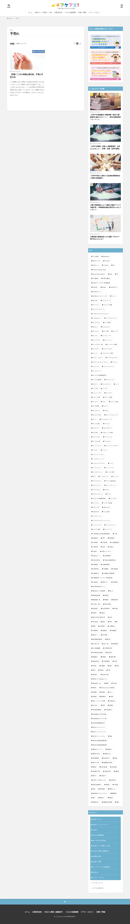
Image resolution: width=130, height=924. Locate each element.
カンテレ (95, 335)
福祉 (111, 736)
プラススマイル (97, 481)
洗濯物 (94, 692)
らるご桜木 (106, 511)
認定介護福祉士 (97, 784)
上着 (115, 533)
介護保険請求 (106, 564)
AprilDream (106, 256)
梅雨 (107, 683)
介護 (103, 547)
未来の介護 (105, 674)
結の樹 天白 (106, 758)
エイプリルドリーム (111, 318)
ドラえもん (108, 441)
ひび (94, 476)
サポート (95, 384)
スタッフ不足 (96, 397)
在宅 (111, 617)
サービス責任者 (97, 379)
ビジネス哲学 (110, 472)
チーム (94, 419)
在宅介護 (95, 621)
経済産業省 (96, 758)
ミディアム (96, 503)
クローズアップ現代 (107, 353)
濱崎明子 (103, 696)
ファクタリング (104, 476)
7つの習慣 (95, 256)
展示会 (108, 639)
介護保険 (95, 564)
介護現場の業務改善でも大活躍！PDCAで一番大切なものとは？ (105, 238)
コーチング (96, 366)
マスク (109, 494)
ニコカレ (95, 450)
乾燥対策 (95, 538)
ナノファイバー (97, 445)
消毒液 (103, 692)
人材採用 (95, 547)
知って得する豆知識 (39, 51)
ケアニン (114, 362)
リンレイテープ (97, 525)
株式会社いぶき (97, 683)
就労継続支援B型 (97, 639)
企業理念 (115, 582)
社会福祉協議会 (97, 709)
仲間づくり (105, 582)
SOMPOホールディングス (100, 296)
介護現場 (115, 569)
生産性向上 (113, 701)
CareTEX (107, 261)
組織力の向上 (96, 753)
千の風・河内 (96, 604)
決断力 (94, 687)
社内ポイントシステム (99, 736)
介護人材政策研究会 (110, 560)
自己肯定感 (104, 767)
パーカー (104, 450)
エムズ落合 (108, 322)
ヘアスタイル (96, 489)
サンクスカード (106, 384)
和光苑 (116, 608)
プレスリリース (97, 485)
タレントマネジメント (112, 415)
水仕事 (115, 683)
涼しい (111, 692)
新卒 (94, 670)
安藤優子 (114, 630)
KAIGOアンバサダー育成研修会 (101, 283)
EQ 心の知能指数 (70, 12)
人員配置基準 (115, 542)
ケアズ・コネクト (94, 12)
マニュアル (113, 498)
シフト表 (95, 388)
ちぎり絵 (95, 432)
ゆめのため (96, 511)
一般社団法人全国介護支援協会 (101, 533)
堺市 (110, 621)
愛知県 (104, 657)
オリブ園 (105, 331)
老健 (115, 758)
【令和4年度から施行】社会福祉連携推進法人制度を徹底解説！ (105, 177)
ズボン (104, 401)
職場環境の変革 (107, 762)
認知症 (108, 784)
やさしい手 (96, 507)
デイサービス (96, 437)
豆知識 (116, 784)
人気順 (17, 43)
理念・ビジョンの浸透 (99, 701)
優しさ (111, 591)
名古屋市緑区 (106, 608)
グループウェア (107, 349)
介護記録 (95, 582)
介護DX (111, 547)
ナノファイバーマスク (112, 445)
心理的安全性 (58, 12)
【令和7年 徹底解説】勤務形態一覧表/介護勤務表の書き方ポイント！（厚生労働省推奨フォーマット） (105, 117)
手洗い (116, 661)
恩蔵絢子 (95, 657)
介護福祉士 (96, 573)
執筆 (103, 621)
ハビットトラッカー (98, 454)
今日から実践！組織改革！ (101, 851)
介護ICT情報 (82, 12)
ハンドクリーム (97, 467)
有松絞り (95, 674)
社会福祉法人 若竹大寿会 (99, 714)
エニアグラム (96, 322)
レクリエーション (111, 525)
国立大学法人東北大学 (99, 617)
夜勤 (94, 626)
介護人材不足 (96, 560)
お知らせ (96, 872)
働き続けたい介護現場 (99, 591)
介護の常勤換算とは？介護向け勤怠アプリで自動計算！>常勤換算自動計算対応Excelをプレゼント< (105, 207)
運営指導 (102, 789)
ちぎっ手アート (107, 428)
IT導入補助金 (106, 278)
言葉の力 (103, 775)
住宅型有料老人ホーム (99, 586)
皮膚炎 (111, 705)
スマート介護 (114, 401)
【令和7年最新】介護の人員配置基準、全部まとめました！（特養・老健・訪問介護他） (105, 147)
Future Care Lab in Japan (99, 269)
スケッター (109, 393)
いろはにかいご (97, 318)
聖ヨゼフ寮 (96, 762)
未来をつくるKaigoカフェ (100, 679)
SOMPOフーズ (97, 291)
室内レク (95, 635)
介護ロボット (96, 555)
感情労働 (112, 657)
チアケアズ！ (71, 916)
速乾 (94, 789)
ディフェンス (108, 437)
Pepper (104, 287)
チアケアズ (96, 428)
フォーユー (116, 476)
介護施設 (105, 569)
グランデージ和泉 (112, 344)
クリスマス (96, 349)
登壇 (103, 705)
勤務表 (106, 599)
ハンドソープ (109, 467)
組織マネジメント (98, 749)
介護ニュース (97, 819)
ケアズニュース (98, 883)
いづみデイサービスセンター (101, 313)
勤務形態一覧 (96, 599)
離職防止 (114, 793)
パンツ (111, 463)
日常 (109, 670)
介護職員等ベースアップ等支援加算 (102, 577)
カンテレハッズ (106, 335)
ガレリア (115, 331)
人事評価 (104, 542)
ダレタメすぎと (97, 415)
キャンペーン (108, 340)
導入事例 (104, 635)
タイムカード (96, 410)
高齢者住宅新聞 (107, 802)
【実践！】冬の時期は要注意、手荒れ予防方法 (26, 75)
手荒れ (17, 18)
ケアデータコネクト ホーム (100, 362)
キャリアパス (96, 340)
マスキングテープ (98, 494)
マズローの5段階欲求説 (99, 498)
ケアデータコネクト (112, 357)
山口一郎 (105, 643)
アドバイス (96, 305)
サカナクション (110, 379)
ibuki (111, 274)
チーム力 (107, 423)
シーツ (117, 384)
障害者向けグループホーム (100, 793)
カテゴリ (23, 43)
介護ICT (95, 551)
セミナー (105, 406)
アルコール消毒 (107, 305)
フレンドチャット (111, 485)
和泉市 (94, 613)
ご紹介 (95, 830)
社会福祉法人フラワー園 (99, 718)
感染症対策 (96, 661)
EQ (114, 265)
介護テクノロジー (106, 551)
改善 (117, 666)
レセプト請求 (96, 529)
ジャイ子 (104, 388)
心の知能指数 (96, 648)
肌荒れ (94, 767)
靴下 (94, 797)
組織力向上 (108, 753)
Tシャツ (114, 296)
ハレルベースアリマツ (99, 463)
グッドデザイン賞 (98, 344)
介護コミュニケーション (100, 824)
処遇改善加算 (96, 595)
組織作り (109, 749)
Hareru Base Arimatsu (99, 274)
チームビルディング (106, 419)
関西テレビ (112, 789)
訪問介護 (113, 780)
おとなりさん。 (106, 327)
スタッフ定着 (108, 397)
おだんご (95, 327)
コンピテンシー (97, 371)
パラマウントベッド (98, 459)
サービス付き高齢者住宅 (99, 375)
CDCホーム (96, 265)
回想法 (103, 613)
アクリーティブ (106, 300)
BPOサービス (96, 261)
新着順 (12, 43)
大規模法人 (112, 626)
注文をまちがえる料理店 (107, 687)
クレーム (95, 353)
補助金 (117, 771)
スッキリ (95, 401)
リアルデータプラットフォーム (101, 520)
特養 (111, 696)
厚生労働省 (108, 604)
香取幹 (111, 797)
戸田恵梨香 (106, 661)
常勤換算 (115, 643)
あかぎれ (95, 300)
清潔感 (94, 696)
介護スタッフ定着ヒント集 (43, 12)
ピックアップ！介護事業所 (101, 867)
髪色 (118, 802)
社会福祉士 (109, 709)
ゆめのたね (106, 507)
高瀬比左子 (96, 802)
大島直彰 (102, 626)
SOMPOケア (114, 287)
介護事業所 (108, 555)
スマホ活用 (96, 406)
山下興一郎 (96, 643)
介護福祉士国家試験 (108, 573)
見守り (94, 775)
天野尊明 (95, 630)
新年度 (101, 670)
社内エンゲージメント (99, 727)
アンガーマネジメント (99, 309)
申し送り (95, 705)
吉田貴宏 (95, 608)
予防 (103, 538)
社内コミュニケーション (99, 731)
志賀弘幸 (109, 652)
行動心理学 (108, 771)
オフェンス (96, 331)
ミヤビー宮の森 (107, 503)
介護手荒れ (96, 569)
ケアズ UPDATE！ (99, 888)
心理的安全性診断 (98, 652)
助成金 (106, 595)
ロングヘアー (108, 529)
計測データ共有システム (99, 780)
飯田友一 (102, 797)
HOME (11, 18)
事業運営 (111, 538)
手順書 (103, 666)
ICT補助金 (95, 278)
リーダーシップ (97, 516)
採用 (110, 666)
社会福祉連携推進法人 (99, 723)
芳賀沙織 (114, 767)
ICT (118, 274)
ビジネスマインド (98, 472)
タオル (106, 410)
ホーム (30, 12)
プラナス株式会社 (111, 481)
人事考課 (95, 542)
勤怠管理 (115, 599)
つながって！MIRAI (107, 432)
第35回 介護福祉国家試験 (100, 740)
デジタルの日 (96, 441)
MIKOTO (95, 287)
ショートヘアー (97, 393)
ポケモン (107, 489)
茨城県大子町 (96, 771)
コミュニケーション (108, 366)
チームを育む (96, 423)
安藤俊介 (104, 630)
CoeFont (105, 265)
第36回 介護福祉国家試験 (100, 745)
